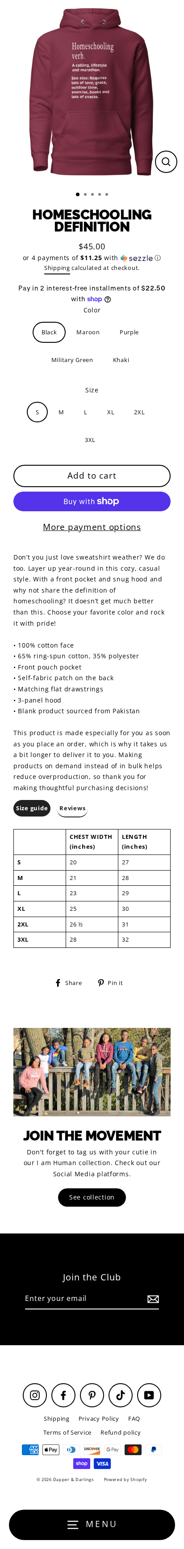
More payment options (92, 527)
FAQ (134, 1418)
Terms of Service (67, 1432)
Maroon (88, 332)
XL (110, 412)
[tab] (31, 808)
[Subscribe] (152, 1299)
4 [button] (100, 195)
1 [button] (78, 195)
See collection (92, 1197)
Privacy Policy (99, 1418)
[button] (92, 257)
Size (92, 390)
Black (49, 332)
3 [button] (93, 195)
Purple (129, 332)
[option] (92, 92)
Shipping (57, 268)
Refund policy (120, 1432)
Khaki (121, 360)
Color (92, 310)
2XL (139, 412)
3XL (90, 440)
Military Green (72, 360)
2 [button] (86, 195)
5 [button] (107, 195)
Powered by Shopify (125, 1479)
